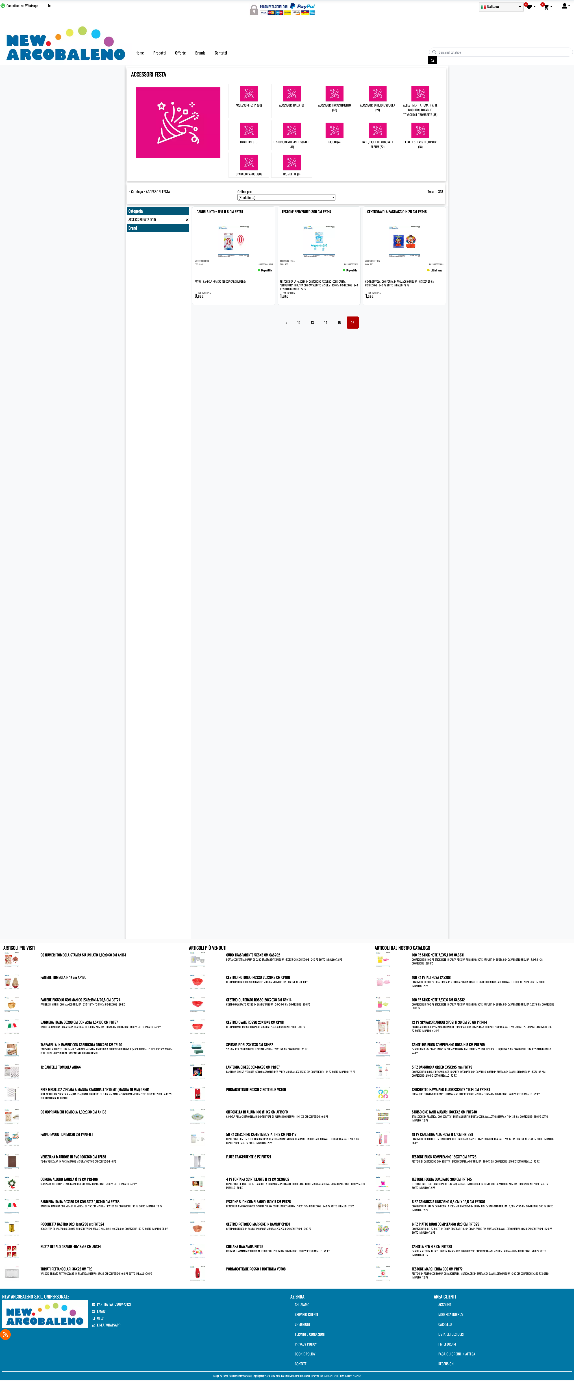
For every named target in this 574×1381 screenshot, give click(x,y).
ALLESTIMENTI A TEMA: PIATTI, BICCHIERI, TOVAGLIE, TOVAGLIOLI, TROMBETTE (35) (420, 110)
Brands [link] (200, 53)
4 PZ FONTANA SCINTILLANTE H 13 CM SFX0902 (257, 1179)
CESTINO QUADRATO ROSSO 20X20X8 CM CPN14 (258, 999)
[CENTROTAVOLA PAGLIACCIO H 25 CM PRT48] (372, 272)
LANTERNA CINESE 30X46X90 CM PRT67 (253, 1067)
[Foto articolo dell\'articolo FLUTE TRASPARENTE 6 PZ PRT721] (197, 1160)
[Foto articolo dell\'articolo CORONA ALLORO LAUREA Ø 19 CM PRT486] (11, 1183)
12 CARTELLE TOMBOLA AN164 (61, 1067)
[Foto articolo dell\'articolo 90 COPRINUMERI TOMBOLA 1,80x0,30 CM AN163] (11, 1116)
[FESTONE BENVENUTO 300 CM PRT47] (286, 272)
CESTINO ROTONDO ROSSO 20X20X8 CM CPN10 (258, 977)
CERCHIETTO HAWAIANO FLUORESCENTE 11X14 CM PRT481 (451, 1089)
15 (339, 322)
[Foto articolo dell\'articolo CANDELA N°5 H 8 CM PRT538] (383, 1250)
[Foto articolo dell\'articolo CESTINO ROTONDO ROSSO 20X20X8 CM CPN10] (197, 981)
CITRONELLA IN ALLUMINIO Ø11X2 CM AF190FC (257, 1112)
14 (325, 322)
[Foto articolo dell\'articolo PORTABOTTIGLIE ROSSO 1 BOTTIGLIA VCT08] (197, 1273)
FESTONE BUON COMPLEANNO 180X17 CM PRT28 (258, 1201)
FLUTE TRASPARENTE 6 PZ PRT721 (248, 1156)
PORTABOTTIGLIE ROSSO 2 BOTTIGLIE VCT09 (256, 1089)
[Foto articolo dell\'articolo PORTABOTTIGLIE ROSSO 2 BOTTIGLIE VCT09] (197, 1093)
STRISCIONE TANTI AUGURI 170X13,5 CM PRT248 (444, 1112)
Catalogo (137, 191)
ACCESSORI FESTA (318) (142, 219)
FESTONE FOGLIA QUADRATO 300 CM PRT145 (442, 1179)
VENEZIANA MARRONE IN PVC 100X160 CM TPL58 (73, 1156)
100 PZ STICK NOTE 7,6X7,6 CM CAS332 (438, 999)
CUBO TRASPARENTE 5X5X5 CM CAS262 (253, 955)
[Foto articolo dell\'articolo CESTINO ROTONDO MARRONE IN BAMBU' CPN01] (197, 1228)
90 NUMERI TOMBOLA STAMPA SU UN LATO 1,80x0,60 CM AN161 (83, 955)
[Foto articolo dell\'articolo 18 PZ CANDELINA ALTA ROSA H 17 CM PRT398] (383, 1138)
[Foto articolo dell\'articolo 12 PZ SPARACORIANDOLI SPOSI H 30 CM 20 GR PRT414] (383, 1026)
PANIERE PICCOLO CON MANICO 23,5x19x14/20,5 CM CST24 (80, 999)
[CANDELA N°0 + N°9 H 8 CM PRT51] (201, 272)
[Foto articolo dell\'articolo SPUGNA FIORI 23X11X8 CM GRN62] (197, 1048)
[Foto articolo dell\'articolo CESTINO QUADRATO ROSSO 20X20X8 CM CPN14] (197, 1003)
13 (312, 322)
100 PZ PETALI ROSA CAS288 (431, 977)
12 (298, 322)
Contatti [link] (221, 53)
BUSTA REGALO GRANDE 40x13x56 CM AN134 (71, 1246)
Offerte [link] (180, 53)
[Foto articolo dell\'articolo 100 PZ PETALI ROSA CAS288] (383, 981)
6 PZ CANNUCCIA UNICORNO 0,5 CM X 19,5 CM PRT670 (448, 1201)
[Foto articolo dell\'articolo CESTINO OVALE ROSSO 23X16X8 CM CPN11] (197, 1026)
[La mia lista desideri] (531, 6)
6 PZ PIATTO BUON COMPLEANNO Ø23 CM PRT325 (445, 1224)
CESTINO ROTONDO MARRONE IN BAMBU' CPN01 (258, 1224)
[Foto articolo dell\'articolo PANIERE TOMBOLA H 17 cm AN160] (11, 981)
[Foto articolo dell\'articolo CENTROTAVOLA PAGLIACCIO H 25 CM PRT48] (404, 241)
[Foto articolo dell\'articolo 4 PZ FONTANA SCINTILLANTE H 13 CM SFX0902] (197, 1183)
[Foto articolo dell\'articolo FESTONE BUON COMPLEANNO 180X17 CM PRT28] (197, 1205)
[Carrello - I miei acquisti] (547, 6)
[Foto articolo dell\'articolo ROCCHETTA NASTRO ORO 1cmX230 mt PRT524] (11, 1228)
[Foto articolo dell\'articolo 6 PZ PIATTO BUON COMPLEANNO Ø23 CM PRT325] (383, 1228)
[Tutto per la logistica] (66, 42)
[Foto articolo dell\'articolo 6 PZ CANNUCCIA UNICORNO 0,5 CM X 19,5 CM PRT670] (383, 1205)
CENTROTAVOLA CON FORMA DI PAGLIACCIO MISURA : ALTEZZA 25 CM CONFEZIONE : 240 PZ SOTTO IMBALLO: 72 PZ (399, 283)
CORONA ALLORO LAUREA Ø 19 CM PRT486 (69, 1179)
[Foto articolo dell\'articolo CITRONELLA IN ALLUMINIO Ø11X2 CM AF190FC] (197, 1116)
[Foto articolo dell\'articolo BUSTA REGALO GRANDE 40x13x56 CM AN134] (11, 1250)
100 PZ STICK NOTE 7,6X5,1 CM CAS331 (438, 955)
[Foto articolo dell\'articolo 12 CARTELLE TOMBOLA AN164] (11, 1071)
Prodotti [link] (159, 53)
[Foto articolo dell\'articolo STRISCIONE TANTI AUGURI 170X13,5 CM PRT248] (383, 1116)
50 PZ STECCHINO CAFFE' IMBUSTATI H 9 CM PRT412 (261, 1134)
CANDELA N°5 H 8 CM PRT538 (432, 1246)
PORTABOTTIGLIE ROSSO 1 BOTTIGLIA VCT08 (256, 1269)
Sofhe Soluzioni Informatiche (237, 1376)
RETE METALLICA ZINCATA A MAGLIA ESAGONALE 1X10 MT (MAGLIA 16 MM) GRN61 (95, 1089)
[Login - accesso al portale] (566, 5)
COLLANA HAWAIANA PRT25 (244, 1246)
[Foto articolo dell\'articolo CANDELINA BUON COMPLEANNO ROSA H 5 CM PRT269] (383, 1048)
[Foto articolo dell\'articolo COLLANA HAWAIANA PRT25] (197, 1250)
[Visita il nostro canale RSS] (5, 1334)
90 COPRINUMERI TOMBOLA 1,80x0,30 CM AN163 (73, 1112)
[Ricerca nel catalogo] (432, 60)
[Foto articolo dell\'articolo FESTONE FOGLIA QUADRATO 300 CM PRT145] (383, 1183)
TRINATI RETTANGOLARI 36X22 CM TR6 (66, 1269)
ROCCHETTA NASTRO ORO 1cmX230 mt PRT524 (72, 1224)
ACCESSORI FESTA (158, 191)
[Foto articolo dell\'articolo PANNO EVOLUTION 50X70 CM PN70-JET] (11, 1138)
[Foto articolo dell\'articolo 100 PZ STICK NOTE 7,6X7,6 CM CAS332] (383, 1003)
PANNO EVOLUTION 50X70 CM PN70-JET (67, 1134)
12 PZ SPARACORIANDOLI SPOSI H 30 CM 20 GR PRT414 (449, 1022)
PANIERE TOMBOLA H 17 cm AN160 (63, 977)
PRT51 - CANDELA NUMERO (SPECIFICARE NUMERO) (220, 281)
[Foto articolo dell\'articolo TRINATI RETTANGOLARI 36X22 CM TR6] (11, 1273)
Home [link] (139, 53)
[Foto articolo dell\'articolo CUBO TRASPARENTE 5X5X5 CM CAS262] (197, 959)
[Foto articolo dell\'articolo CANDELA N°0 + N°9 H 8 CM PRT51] (234, 241)
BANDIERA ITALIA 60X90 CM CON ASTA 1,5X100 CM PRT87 (79, 1022)
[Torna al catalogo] (187, 219)
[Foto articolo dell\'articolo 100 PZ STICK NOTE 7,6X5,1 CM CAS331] (383, 959)
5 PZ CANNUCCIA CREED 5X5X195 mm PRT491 (443, 1067)
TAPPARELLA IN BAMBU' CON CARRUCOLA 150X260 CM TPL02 (81, 1044)
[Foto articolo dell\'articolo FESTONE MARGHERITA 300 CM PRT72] (383, 1273)
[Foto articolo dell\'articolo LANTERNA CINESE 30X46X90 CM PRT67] (197, 1071)
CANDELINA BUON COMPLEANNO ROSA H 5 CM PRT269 (448, 1044)
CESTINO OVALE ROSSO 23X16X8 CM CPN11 (255, 1022)
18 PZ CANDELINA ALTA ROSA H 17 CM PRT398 (442, 1134)
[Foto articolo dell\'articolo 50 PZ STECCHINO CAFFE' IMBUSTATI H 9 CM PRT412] (197, 1138)
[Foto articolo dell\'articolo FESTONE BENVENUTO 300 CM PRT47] (319, 241)
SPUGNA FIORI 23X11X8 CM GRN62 (249, 1044)
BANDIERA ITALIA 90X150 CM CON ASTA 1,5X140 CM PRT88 (80, 1201)
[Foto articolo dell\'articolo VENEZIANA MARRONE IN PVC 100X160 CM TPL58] (11, 1160)
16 (352, 322)
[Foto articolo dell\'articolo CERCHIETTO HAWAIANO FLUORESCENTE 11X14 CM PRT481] (383, 1093)
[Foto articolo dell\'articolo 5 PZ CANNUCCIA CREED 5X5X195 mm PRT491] (383, 1071)
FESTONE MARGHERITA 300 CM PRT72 (437, 1269)
